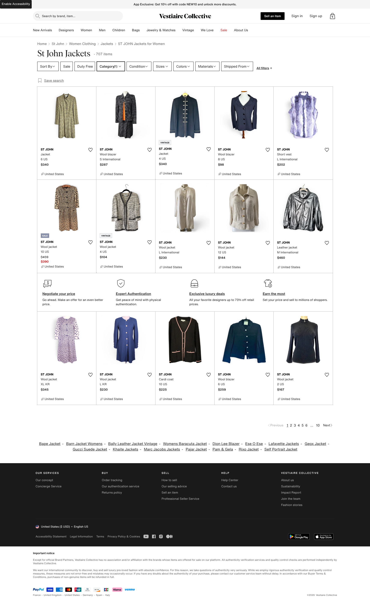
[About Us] (251, 30)
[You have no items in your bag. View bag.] (333, 16)
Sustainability (290, 486)
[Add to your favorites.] (90, 149)
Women (86, 30)
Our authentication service (120, 486)
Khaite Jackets (125, 449)
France (37, 595)
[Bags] (143, 30)
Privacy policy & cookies (123, 536)
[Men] (109, 30)
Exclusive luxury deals (207, 293)
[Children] (128, 30)
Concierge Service (48, 486)
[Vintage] (197, 30)
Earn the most (274, 293)
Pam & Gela (223, 449)
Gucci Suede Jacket (90, 449)
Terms (100, 536)
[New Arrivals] (55, 30)
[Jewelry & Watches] (179, 30)
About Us (241, 30)
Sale (224, 30)
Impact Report (291, 492)
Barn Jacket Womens (84, 443)
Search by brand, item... (58, 16)
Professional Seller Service (180, 499)
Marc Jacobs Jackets (162, 449)
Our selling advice (174, 486)
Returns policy (112, 492)
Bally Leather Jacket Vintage (132, 443)
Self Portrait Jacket (280, 449)
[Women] (95, 30)
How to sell (169, 480)
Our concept (44, 480)
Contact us (229, 486)
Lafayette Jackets (284, 443)
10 (318, 425)
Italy (107, 595)
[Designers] (77, 30)
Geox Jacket (315, 443)
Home (42, 43)
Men (102, 30)
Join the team (290, 499)
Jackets (107, 43)
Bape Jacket (50, 443)
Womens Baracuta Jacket (185, 443)
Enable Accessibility (16, 4)
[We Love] (217, 30)
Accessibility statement (51, 536)
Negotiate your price (58, 293)
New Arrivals (42, 30)
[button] (333, 16)
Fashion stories (291, 505)
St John (58, 43)
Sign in (297, 16)
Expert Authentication (133, 293)
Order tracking (112, 480)
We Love (207, 30)
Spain (99, 595)
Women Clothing (82, 43)
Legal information (81, 536)
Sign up (316, 16)
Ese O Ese (254, 443)
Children (118, 30)
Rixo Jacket (249, 449)
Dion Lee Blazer (226, 443)
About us (287, 480)
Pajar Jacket (196, 449)
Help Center (229, 480)
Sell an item (272, 16)
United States (72, 595)
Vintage (188, 30)
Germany (88, 595)
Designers (66, 30)
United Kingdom (53, 595)
